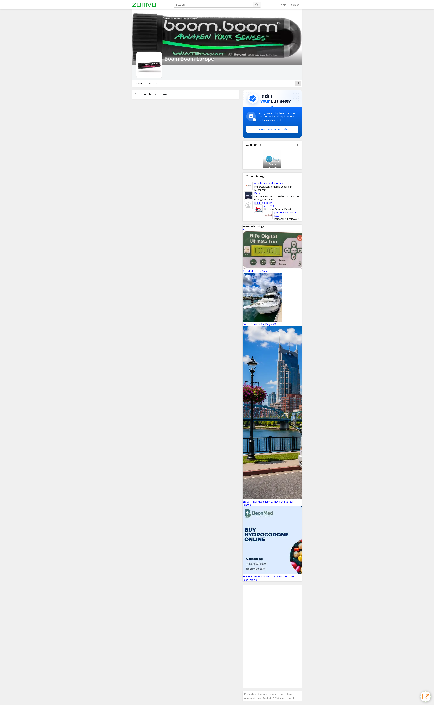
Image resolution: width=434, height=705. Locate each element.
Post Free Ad (250, 579)
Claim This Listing (269, 129)
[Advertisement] (272, 636)
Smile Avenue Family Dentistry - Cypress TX (272, 165)
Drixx (257, 193)
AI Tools (257, 698)
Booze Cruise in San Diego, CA (259, 324)
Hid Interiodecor (263, 202)
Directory (273, 694)
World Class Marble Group (268, 183)
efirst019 (269, 206)
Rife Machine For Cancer (256, 271)
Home (139, 83)
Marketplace (250, 694)
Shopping (262, 694)
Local (282, 694)
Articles (248, 698)
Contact (267, 698)
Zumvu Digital (287, 698)
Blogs (289, 694)
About (152, 83)
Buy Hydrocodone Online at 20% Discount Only (268, 576)
